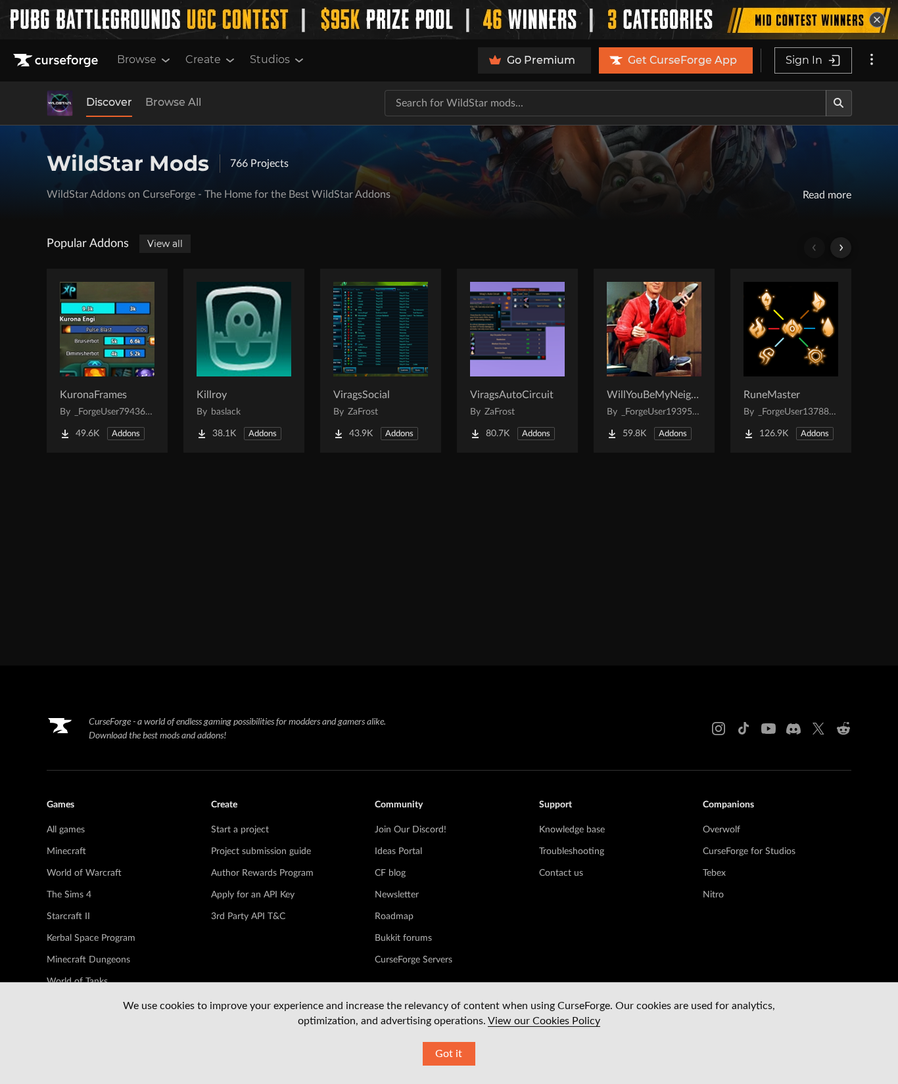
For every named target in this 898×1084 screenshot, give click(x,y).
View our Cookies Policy (544, 1021)
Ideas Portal (398, 851)
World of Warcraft (84, 873)
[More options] (872, 60)
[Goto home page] (57, 60)
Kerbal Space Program (91, 938)
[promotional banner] (449, 19)
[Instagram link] (718, 728)
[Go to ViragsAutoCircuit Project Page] (517, 361)
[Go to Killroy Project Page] (243, 361)
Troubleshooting (571, 851)
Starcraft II (68, 916)
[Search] (839, 103)
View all (165, 244)
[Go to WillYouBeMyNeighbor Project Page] (654, 361)
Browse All (173, 102)
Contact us (561, 873)
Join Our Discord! (410, 829)
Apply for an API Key (253, 894)
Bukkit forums (403, 938)
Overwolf (721, 829)
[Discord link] (793, 728)
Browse (136, 59)
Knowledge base (572, 829)
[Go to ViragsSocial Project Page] (380, 361)
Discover (109, 102)
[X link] (818, 728)
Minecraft (66, 851)
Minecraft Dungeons (88, 959)
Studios (270, 59)
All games (66, 829)
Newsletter (397, 894)
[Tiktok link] (743, 728)
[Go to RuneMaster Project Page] (790, 361)
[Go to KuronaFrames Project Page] (107, 361)
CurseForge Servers (413, 959)
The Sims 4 (69, 894)
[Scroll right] (840, 247)
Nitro (713, 894)
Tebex (714, 873)
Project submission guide (261, 851)
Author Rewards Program (262, 873)
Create (203, 59)
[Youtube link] (768, 728)
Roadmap (394, 916)
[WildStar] (60, 103)
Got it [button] (448, 1054)
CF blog (390, 873)
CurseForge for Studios (749, 851)
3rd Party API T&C (248, 916)
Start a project (240, 829)
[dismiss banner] (877, 20)
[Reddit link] (843, 728)
